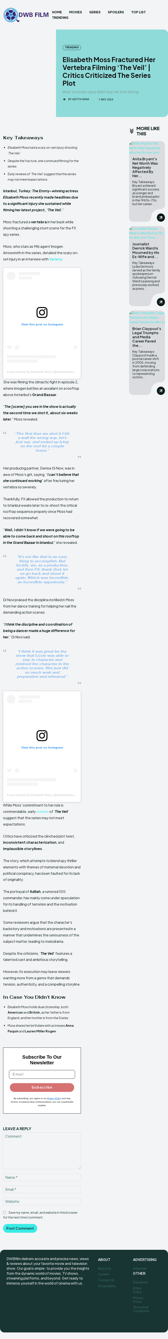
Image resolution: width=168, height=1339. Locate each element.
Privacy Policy (54, 1098)
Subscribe (42, 1087)
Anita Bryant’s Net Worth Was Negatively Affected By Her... (145, 167)
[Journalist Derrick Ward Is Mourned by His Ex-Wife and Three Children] (147, 232)
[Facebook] (10, 1297)
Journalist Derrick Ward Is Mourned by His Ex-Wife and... (145, 250)
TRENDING (72, 47)
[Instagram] (20, 1297)
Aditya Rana (80, 99)
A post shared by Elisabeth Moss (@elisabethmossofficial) (47, 372)
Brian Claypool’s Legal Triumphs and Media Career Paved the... (146, 337)
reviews (42, 811)
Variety (55, 259)
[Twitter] (30, 1297)
